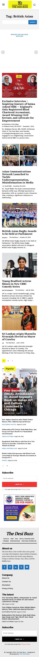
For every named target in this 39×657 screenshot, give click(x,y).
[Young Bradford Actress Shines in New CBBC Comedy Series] (19, 265)
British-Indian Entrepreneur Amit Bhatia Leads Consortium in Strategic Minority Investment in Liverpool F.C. (19, 455)
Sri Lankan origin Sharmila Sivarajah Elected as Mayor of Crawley (19, 336)
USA (3, 604)
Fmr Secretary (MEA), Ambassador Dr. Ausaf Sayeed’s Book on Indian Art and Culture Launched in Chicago (19, 400)
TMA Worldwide (24, 654)
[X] (21, 567)
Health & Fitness (8, 436)
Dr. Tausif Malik (7, 186)
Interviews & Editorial (10, 124)
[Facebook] (4, 567)
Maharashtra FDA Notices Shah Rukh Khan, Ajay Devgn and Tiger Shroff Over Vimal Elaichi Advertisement (19, 431)
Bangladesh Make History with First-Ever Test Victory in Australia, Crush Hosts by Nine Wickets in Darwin (18, 443)
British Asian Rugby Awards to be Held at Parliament (19, 232)
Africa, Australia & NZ (9, 448)
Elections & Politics (9, 424)
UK (3, 343)
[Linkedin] (15, 567)
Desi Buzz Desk (9, 413)
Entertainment (7, 290)
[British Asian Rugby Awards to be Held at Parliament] (19, 215)
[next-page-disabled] (36, 52)
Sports (4, 237)
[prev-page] (3, 52)
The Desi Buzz (13, 237)
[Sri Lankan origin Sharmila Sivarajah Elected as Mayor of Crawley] (19, 318)
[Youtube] (27, 567)
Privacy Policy (25, 489)
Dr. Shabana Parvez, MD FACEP (11, 126)
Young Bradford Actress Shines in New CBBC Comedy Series (16, 283)
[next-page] (12, 360)
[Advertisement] (19, 50)
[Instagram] (10, 567)
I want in (18, 484)
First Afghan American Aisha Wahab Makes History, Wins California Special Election (17, 421)
